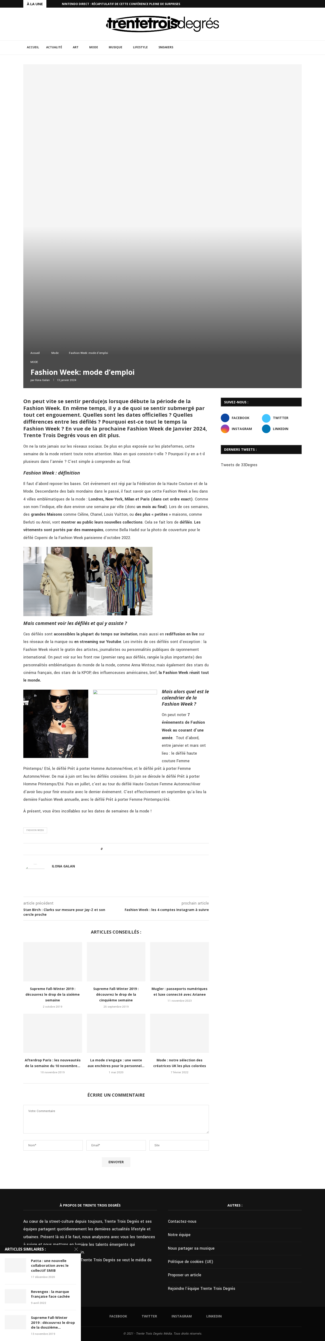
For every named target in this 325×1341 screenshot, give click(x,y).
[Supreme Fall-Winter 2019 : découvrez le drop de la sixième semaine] (52, 961)
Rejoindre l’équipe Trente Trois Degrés (201, 1288)
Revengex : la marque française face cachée (50, 1294)
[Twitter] (289, 4)
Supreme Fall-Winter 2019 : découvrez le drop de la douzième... (53, 1322)
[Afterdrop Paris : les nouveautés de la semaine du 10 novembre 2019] (52, 1033)
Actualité (54, 47)
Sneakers (165, 47)
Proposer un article (184, 1275)
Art (76, 47)
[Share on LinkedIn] (119, 849)
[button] (51, 4)
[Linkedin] (300, 4)
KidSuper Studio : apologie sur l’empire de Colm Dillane (107, 4)
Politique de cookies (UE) (190, 1261)
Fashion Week (35, 830)
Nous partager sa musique (191, 1248)
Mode (93, 47)
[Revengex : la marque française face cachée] (15, 1296)
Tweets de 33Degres (239, 465)
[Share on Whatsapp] (123, 849)
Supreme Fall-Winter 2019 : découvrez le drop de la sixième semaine (52, 994)
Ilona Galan (42, 380)
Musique (115, 47)
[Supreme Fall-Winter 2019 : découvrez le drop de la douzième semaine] (15, 1322)
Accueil (33, 47)
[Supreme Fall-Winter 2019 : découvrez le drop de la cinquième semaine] (116, 961)
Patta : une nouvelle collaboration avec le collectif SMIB (50, 1265)
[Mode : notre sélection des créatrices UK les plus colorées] (179, 1033)
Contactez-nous (182, 1221)
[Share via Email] (128, 849)
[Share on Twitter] (114, 849)
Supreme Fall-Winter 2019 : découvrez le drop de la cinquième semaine (116, 994)
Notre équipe (179, 1234)
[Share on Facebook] (110, 849)
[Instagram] (295, 4)
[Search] (299, 47)
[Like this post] (104, 849)
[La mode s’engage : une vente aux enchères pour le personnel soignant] (116, 1033)
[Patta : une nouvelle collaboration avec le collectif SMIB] (15, 1265)
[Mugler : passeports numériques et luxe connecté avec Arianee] (179, 961)
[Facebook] (284, 4)
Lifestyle (140, 47)
